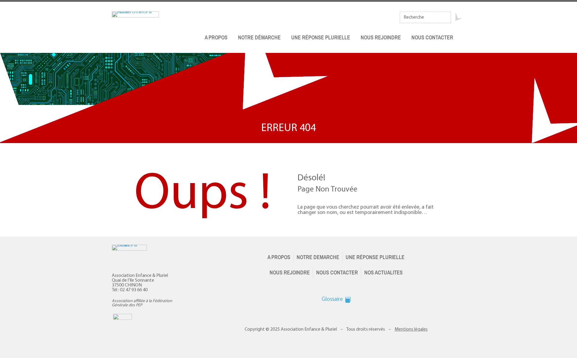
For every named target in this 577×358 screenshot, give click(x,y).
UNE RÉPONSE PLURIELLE (375, 257)
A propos (216, 38)
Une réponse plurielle (320, 38)
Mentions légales (411, 329)
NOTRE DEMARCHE (318, 257)
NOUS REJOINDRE (290, 273)
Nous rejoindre (381, 38)
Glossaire (332, 299)
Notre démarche (259, 38)
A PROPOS (278, 257)
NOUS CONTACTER (432, 38)
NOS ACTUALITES (383, 273)
